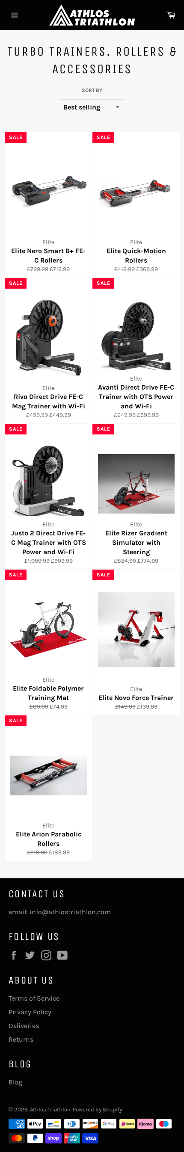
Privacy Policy (30, 1012)
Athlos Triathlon (50, 1109)
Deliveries (24, 1026)
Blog (15, 1082)
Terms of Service (34, 998)
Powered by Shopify (97, 1109)
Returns (21, 1039)
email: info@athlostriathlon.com (60, 912)
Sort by (92, 90)
